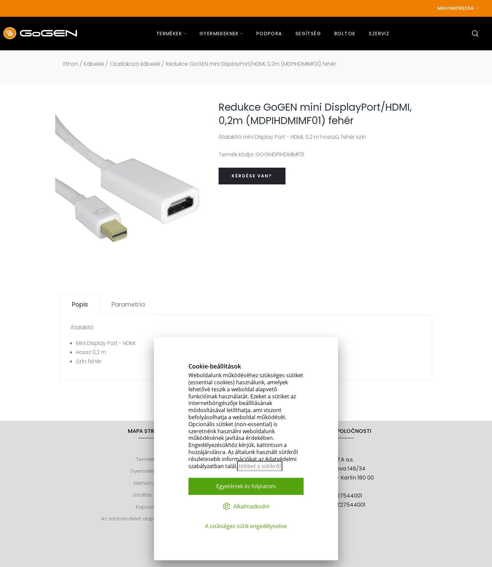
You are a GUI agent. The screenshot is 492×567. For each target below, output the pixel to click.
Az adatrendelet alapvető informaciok (148, 518)
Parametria (128, 304)
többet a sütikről (260, 466)
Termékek (148, 459)
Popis (80, 304)
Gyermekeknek (148, 470)
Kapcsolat (148, 506)
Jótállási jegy (148, 494)
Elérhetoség (148, 483)
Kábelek (94, 64)
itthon (70, 64)
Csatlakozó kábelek (135, 64)
